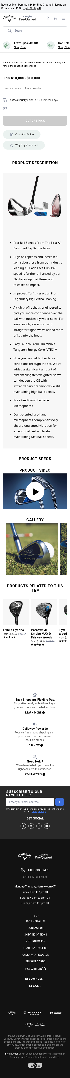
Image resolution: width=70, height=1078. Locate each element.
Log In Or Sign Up (32, 8)
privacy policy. (38, 811)
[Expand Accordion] (45, 979)
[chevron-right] (59, 802)
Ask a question (33, 88)
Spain (22, 1057)
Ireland (43, 1057)
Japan (22, 1053)
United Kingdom (52, 1053)
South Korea (54, 1057)
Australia (39, 1053)
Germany (14, 1057)
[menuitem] (47, 18)
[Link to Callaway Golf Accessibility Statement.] (35, 1065)
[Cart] (55, 18)
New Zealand (33, 1057)
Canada (30, 1053)
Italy (63, 1053)
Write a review (13, 88)
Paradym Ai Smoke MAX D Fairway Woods (41, 634)
